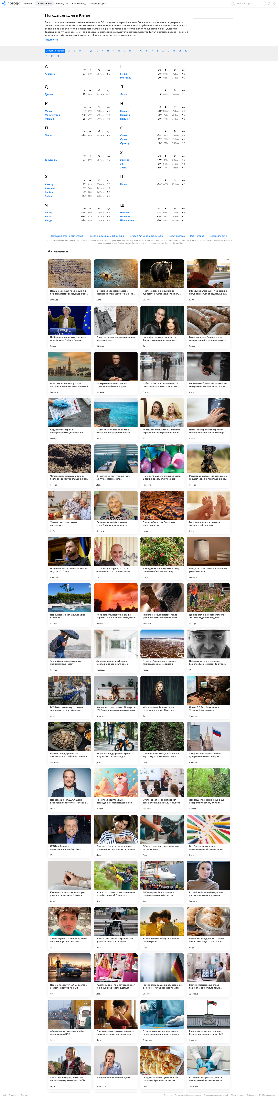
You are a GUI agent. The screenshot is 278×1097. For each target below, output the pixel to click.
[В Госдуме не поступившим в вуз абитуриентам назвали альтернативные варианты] (116, 466)
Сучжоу (124, 143)
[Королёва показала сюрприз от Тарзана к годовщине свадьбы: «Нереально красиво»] (162, 327)
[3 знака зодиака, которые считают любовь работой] (162, 929)
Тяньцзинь (51, 160)
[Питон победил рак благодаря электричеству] (162, 512)
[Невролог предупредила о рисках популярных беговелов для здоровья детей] (116, 743)
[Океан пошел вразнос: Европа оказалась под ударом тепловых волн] (116, 420)
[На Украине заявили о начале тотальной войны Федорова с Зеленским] (116, 373)
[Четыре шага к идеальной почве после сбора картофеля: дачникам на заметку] (69, 466)
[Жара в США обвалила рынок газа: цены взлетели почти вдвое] (116, 929)
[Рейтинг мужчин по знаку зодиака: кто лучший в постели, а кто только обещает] (116, 836)
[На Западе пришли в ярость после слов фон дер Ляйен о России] (69, 327)
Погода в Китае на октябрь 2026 (146, 236)
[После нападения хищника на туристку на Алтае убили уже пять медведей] (162, 281)
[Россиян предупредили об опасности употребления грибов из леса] (69, 743)
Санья (123, 135)
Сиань (124, 139)
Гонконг (124, 74)
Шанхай (125, 212)
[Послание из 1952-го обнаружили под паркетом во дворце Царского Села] (69, 281)
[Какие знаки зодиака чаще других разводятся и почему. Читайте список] (69, 882)
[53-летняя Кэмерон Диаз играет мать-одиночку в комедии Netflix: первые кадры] (69, 1067)
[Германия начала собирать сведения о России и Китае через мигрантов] (162, 975)
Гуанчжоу (125, 77)
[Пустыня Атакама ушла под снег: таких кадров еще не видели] (162, 651)
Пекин (48, 135)
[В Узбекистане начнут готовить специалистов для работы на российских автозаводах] (69, 697)
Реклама (24, 1095)
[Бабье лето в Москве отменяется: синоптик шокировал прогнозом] (162, 373)
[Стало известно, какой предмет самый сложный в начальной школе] (162, 790)
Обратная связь (237, 1095)
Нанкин (124, 111)
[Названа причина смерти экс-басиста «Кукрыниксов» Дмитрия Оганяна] (208, 651)
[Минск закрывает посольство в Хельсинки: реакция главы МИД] (208, 1021)
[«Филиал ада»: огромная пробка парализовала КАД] (69, 1021)
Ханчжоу (50, 188)
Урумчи (124, 160)
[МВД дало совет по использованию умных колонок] (208, 558)
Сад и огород (197, 236)
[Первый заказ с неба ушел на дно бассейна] (69, 605)
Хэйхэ (48, 196)
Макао (49, 111)
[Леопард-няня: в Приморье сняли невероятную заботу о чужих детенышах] (208, 790)
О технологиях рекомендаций (216, 1095)
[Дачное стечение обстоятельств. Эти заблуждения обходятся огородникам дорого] (208, 605)
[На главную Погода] (13, 3)
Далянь (49, 94)
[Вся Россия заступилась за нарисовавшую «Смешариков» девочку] (208, 836)
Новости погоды (176, 236)
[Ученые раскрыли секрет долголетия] (69, 512)
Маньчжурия (52, 115)
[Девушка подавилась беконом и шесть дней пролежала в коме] (116, 651)
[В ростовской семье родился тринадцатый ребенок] (208, 512)
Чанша (49, 216)
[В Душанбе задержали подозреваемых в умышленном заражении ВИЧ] (69, 420)
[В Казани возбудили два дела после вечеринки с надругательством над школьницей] (208, 373)
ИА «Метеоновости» (266, 1095)
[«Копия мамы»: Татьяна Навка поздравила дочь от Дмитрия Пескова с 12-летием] (162, 697)
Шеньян (125, 216)
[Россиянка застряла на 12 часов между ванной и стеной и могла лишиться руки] (208, 1067)
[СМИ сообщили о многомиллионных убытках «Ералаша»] (69, 836)
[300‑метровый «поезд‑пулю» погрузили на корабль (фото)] (162, 882)
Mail (4, 1095)
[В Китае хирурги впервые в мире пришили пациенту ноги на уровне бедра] (162, 1021)
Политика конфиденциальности (188, 1095)
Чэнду (48, 220)
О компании (14, 1095)
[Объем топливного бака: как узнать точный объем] (162, 836)
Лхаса (123, 94)
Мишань (50, 119)
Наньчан (125, 119)
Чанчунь (50, 212)
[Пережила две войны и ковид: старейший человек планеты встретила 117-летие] (116, 512)
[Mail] (4, 3)
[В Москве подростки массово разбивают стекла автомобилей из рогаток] (116, 281)
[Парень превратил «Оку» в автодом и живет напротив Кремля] (69, 975)
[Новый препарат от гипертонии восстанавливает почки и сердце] (208, 420)
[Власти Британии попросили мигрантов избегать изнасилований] (69, 373)
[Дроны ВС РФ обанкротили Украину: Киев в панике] (208, 697)
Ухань (123, 167)
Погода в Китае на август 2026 (67, 236)
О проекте (168, 1095)
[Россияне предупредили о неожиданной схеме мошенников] (116, 790)
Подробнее (51, 39)
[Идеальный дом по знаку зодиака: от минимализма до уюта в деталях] (116, 975)
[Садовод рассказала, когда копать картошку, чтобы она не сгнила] (162, 743)
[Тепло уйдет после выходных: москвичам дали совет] (69, 651)
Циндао (124, 184)
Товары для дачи (218, 236)
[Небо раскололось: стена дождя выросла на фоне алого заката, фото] (116, 605)
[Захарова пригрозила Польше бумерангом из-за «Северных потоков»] (208, 743)
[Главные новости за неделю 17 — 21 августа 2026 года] (69, 558)
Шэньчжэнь (127, 220)
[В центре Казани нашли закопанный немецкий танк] (116, 327)
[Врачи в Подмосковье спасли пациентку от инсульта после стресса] (208, 975)
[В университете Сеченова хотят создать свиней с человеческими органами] (208, 327)
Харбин (49, 192)
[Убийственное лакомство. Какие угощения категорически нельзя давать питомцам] (162, 605)
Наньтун (125, 115)
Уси (122, 164)
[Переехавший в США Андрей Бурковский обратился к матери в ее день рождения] (69, 790)
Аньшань (50, 74)
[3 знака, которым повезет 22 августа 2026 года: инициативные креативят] (116, 697)
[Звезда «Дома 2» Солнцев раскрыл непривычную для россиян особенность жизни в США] (69, 929)
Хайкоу (49, 184)
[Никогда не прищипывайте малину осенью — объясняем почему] (162, 558)
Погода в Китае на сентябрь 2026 (106, 236)
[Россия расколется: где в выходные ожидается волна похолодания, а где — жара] (208, 466)
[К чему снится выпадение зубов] (116, 1067)
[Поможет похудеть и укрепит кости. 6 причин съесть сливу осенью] (162, 466)
